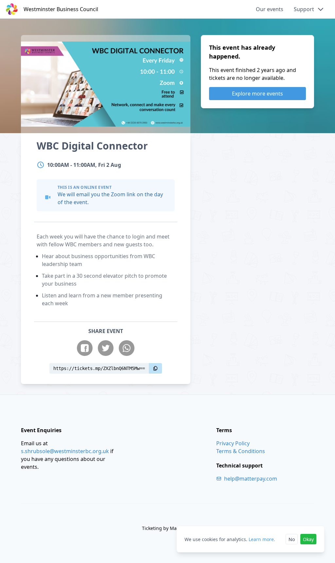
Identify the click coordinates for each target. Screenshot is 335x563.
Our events (269, 9)
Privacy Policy (233, 443)
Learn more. (262, 539)
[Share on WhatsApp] (126, 348)
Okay (308, 539)
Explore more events (257, 93)
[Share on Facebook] (85, 348)
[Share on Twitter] (106, 348)
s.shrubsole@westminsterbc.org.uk (65, 451)
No (292, 539)
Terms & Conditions (240, 451)
